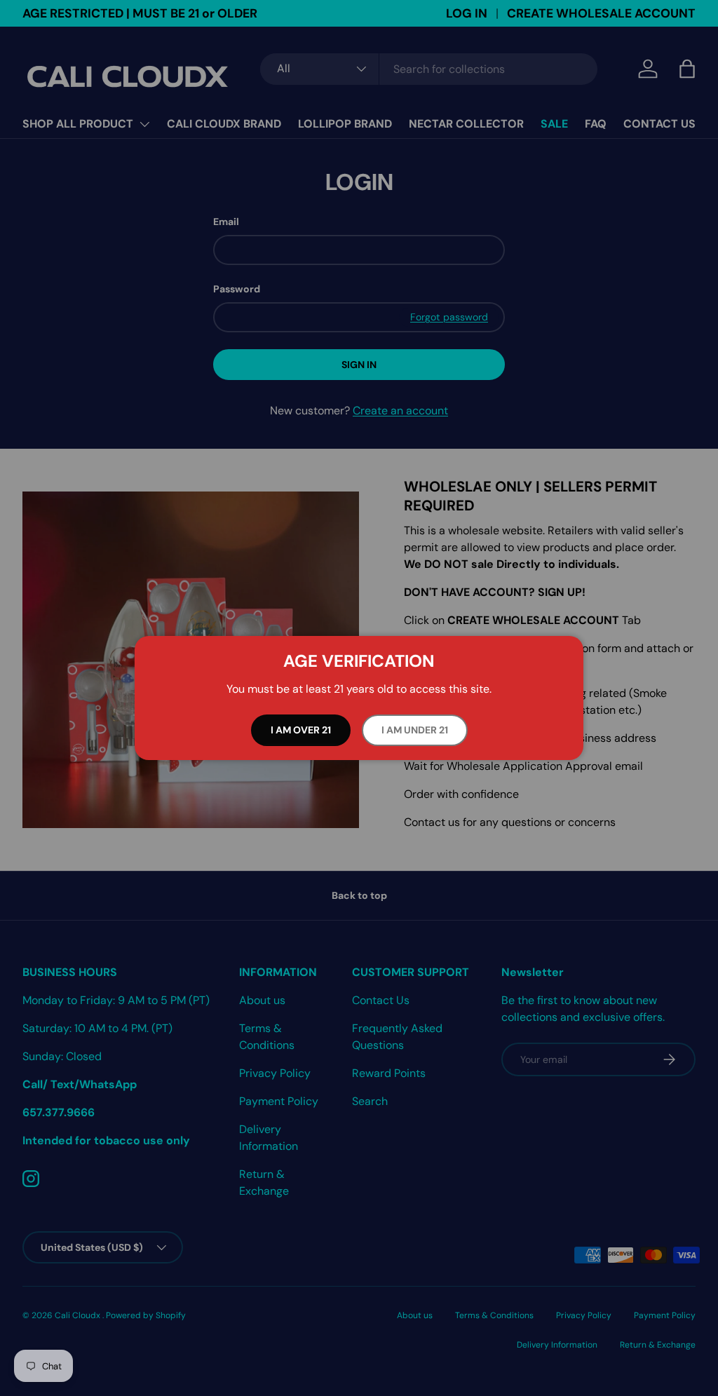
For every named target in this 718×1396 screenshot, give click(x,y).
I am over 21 (301, 730)
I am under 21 (414, 730)
